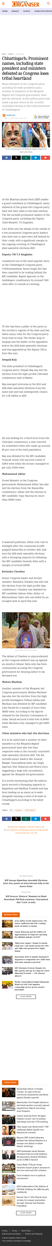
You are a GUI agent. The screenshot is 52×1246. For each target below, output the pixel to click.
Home (5, 11)
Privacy (5, 1231)
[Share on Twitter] (16, 158)
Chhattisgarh (20, 54)
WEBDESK (10, 115)
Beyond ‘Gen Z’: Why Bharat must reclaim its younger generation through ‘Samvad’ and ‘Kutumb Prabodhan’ (32, 1202)
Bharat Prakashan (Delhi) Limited (15, 1238)
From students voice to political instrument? (31, 1177)
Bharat (15, 11)
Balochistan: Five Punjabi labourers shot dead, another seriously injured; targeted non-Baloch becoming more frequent (33, 1107)
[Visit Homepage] (25, 4)
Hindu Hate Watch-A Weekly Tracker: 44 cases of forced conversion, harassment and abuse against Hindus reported (32, 1093)
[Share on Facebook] (6, 158)
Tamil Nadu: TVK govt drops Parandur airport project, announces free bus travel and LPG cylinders (33, 1167)
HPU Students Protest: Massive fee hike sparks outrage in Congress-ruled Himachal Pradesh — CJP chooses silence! (32, 972)
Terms (14, 1231)
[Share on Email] (45, 158)
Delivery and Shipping (33, 1234)
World (26, 11)
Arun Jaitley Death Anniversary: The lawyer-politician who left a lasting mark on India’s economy (31, 924)
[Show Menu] (3, 4)
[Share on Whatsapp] (26, 158)
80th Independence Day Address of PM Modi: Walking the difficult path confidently (33, 1189)
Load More (26, 997)
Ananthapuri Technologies (22, 1241)
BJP (11, 810)
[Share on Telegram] (35, 158)
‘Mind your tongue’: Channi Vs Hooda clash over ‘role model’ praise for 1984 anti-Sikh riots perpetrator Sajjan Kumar (32, 947)
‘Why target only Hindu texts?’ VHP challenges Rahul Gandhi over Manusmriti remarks (33, 1129)
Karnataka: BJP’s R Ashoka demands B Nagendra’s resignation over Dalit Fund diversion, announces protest (32, 960)
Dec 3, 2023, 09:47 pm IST (16, 118)
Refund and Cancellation (11, 1234)
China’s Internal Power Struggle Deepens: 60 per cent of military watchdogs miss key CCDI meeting (32, 1119)
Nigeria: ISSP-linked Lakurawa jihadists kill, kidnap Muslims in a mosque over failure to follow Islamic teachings (32, 1142)
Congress (18, 810)
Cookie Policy (26, 1231)
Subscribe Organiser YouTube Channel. (26, 827)
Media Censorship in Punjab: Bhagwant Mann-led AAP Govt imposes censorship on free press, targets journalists (32, 986)
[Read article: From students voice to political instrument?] (8, 1179)
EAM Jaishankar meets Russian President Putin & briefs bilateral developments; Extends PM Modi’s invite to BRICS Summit (32, 1156)
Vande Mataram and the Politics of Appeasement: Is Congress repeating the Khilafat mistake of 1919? (31, 935)
